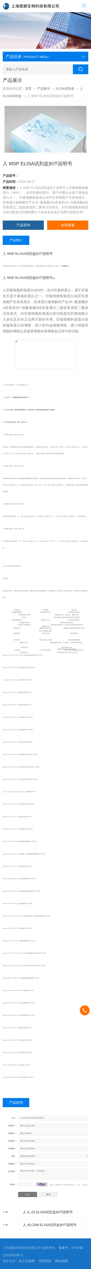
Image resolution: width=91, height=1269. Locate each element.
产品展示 (43, 88)
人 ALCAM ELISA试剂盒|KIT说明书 (49, 1225)
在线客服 (68, 225)
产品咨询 (23, 225)
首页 (28, 88)
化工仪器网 (27, 1261)
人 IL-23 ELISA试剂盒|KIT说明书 (48, 1212)
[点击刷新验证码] (41, 1184)
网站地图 (61, 1261)
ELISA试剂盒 (65, 88)
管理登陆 (45, 1261)
